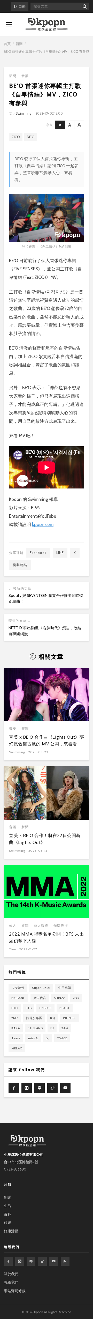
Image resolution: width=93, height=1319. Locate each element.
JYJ (48, 1038)
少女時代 (17, 988)
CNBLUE (45, 1008)
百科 (7, 1214)
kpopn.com (42, 524)
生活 (7, 1205)
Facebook (38, 553)
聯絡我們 (11, 1282)
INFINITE (69, 1018)
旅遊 (7, 1222)
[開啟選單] (9, 24)
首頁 (7, 44)
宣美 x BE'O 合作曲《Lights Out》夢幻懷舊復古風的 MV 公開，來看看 (46, 740)
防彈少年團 (34, 1018)
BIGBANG (18, 998)
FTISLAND (35, 1028)
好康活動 (11, 1231)
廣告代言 (39, 998)
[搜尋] (84, 6)
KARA (15, 1028)
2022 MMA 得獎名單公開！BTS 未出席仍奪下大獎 (46, 937)
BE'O (31, 137)
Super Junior (41, 988)
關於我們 (11, 1274)
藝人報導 (41, 926)
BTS (29, 1008)
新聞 (19, 44)
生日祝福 (64, 988)
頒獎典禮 (60, 926)
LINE (60, 553)
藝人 (12, 926)
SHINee (59, 998)
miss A (33, 1038)
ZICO (16, 137)
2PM (76, 998)
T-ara (15, 1038)
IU (52, 1028)
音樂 (25, 76)
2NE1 (14, 1018)
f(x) (52, 1018)
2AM (64, 1028)
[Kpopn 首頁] (46, 24)
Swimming (23, 113)
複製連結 (20, 565)
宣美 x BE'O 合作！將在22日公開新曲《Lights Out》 (45, 838)
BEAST (64, 1008)
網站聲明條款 (15, 1290)
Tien (12, 949)
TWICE (62, 1038)
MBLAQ (16, 1048)
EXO (14, 1008)
